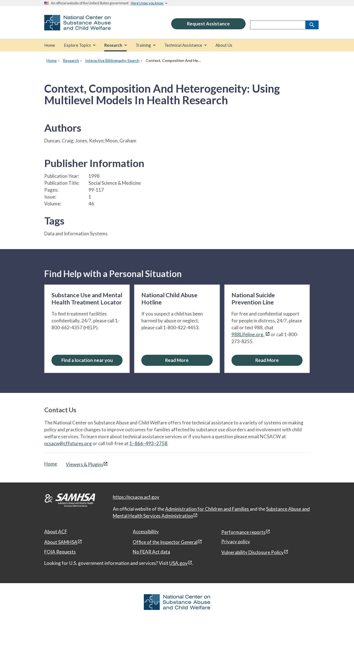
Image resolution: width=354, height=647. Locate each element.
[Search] (312, 24)
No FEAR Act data (151, 552)
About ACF (55, 531)
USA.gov (178, 563)
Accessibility (146, 531)
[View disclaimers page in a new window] (267, 334)
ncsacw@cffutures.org (68, 443)
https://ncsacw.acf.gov (136, 497)
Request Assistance (208, 24)
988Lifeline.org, (247, 334)
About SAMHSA (60, 542)
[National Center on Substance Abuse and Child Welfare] (77, 26)
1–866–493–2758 (148, 443)
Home (50, 464)
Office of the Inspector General (165, 542)
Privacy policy (235, 541)
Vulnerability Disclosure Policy (252, 552)
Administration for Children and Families (207, 509)
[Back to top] (338, 632)
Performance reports (243, 532)
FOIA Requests (60, 552)
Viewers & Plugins (84, 464)
